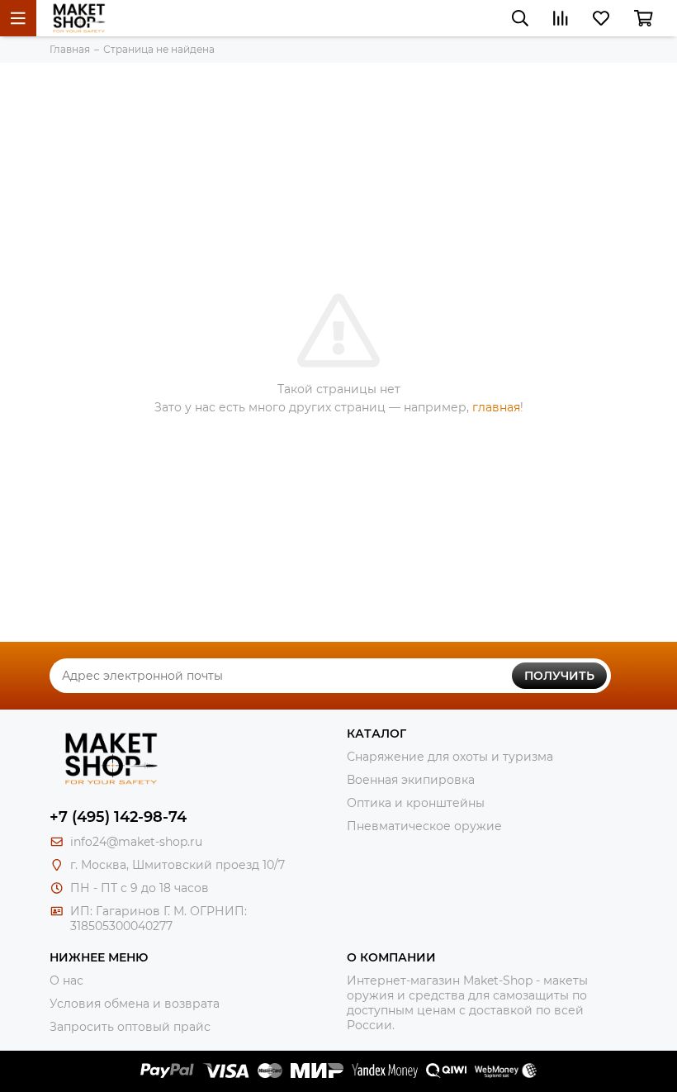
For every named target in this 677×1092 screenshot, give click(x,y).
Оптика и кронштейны (416, 802)
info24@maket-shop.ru (136, 841)
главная (496, 407)
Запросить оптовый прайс (130, 1026)
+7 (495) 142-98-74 (118, 817)
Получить (559, 675)
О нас (66, 980)
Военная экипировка (411, 779)
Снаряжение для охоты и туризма (450, 756)
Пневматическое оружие (424, 826)
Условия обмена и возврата (135, 1003)
